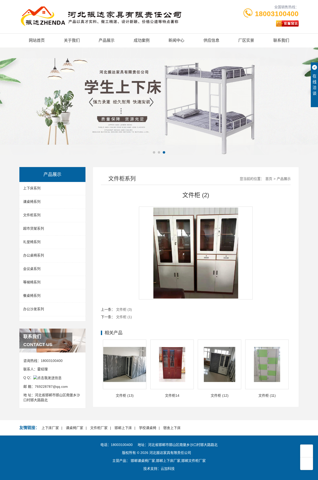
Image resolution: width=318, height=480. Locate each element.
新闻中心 (176, 40)
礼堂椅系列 (31, 242)
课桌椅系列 (31, 202)
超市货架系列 (33, 228)
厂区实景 (246, 40)
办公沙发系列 (33, 309)
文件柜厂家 (99, 428)
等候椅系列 (31, 282)
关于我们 (72, 40)
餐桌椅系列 (31, 296)
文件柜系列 (31, 215)
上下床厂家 (50, 428)
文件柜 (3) (124, 309)
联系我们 (281, 40)
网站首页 (37, 40)
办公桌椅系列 (33, 255)
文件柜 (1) (124, 317)
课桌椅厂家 (74, 428)
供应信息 (211, 40)
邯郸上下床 (123, 428)
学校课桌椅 (147, 428)
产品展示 (107, 40)
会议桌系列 (31, 269)
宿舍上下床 (172, 428)
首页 (268, 179)
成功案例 (142, 40)
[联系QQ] (47, 378)
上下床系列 (31, 188)
